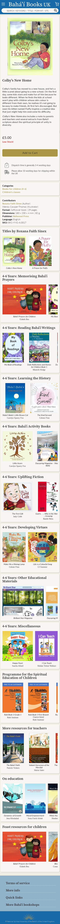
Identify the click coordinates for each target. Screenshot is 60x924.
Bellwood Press (21, 216)
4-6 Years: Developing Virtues (24, 527)
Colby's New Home (14, 268)
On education (12, 778)
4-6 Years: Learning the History (26, 378)
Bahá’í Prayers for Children (24, 316)
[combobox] (30, 10)
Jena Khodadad (12, 818)
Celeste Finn (44, 418)
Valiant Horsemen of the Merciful (39, 766)
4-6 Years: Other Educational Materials (24, 579)
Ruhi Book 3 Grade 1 (12, 714)
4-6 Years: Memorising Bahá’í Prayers (24, 278)
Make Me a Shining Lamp (14, 564)
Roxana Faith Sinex (12, 203)
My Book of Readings (13, 364)
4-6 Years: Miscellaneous (21, 626)
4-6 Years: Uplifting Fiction (23, 476)
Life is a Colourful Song (42, 564)
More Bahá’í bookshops (22, 904)
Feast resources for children (24, 826)
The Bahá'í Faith (13, 765)
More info (13, 890)
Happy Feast (17, 663)
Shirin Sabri (39, 770)
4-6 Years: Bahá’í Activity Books (26, 426)
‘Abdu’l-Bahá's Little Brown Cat (15, 415)
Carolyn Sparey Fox (15, 418)
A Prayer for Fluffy (40, 268)
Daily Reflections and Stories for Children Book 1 (39, 365)
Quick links (14, 897)
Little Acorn (17, 463)
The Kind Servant (44, 415)
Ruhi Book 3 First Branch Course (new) (38, 715)
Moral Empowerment (35, 815)
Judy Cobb (17, 516)
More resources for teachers (24, 728)
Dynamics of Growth (12, 815)
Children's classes (11, 192)
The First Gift (17, 513)
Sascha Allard (17, 666)
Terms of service (18, 883)
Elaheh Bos (24, 319)
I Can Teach (47, 663)
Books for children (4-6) (14, 188)
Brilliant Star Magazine (23, 618)
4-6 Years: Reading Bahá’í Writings (28, 327)
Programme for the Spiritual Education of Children (24, 676)
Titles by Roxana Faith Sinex (24, 231)
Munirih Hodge (39, 370)
